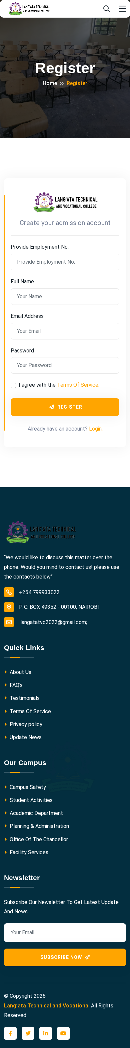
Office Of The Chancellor (38, 839)
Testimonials (24, 698)
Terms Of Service (29, 711)
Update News (25, 737)
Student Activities (30, 800)
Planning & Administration (38, 826)
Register (69, 407)
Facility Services (28, 852)
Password (22, 350)
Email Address (27, 316)
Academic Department (35, 813)
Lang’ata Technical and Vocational (47, 1005)
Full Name (22, 281)
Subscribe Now (61, 957)
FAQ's (15, 685)
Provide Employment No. (40, 247)
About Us (19, 672)
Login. (96, 429)
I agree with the (59, 385)
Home (50, 83)
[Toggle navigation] (122, 9)
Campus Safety (27, 787)
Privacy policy (25, 724)
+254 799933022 (39, 592)
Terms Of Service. (78, 385)
